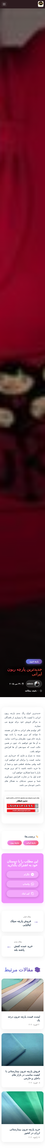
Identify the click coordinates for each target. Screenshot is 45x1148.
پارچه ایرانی (31, 843)
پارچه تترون (34, 661)
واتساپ (26, 884)
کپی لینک (26, 893)
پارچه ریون (14, 843)
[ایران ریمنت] (41, 4)
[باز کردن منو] (4, 4)
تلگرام (27, 874)
